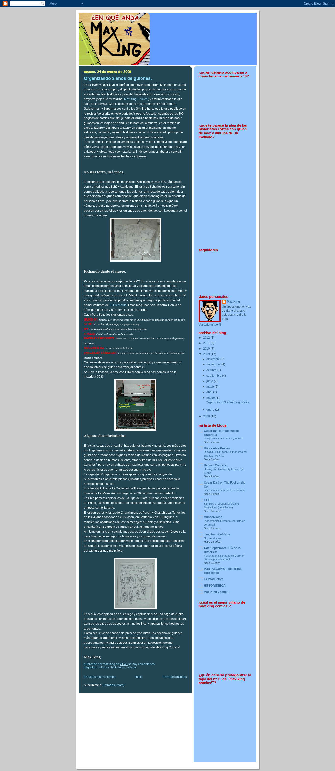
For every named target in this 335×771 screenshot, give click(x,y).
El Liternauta (118, 305)
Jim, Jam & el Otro (217, 534)
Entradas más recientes (99, 677)
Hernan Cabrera (215, 465)
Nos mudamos (212, 538)
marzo (211, 397)
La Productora (214, 579)
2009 (207, 354)
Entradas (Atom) (113, 685)
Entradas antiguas (175, 677)
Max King (233, 301)
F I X (207, 500)
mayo (210, 386)
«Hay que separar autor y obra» (223, 438)
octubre (211, 370)
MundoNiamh (213, 517)
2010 (207, 348)
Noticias (131, 667)
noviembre (213, 364)
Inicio (138, 677)
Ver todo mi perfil (210, 324)
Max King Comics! (136, 99)
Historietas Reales (217, 448)
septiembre (214, 375)
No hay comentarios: (142, 664)
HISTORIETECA (215, 585)
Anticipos (104, 667)
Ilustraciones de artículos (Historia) (224, 490)
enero (210, 409)
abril (209, 392)
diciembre (213, 359)
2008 (207, 416)
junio (210, 381)
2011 (207, 343)
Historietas (118, 667)
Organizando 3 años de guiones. (118, 78)
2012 (207, 337)
